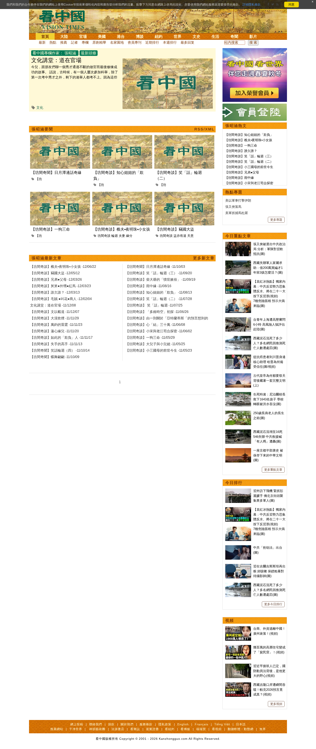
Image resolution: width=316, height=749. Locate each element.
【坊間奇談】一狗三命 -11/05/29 (150, 337)
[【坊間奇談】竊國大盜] (184, 194)
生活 (215, 36)
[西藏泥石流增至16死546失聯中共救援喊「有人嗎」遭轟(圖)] (238, 431)
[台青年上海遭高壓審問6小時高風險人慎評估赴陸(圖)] (238, 319)
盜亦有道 (179, 235)
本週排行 (170, 42)
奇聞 (234, 36)
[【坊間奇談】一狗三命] (60, 194)
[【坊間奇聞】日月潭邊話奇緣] (60, 137)
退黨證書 (152, 729)
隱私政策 (164, 724)
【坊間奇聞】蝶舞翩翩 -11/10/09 (54, 357)
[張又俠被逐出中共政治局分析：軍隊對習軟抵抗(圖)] (238, 244)
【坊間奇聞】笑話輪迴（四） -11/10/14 (60, 350)
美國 (102, 36)
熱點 (52, 42)
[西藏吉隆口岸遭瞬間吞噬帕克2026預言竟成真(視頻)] (238, 684)
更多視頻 (276, 704)
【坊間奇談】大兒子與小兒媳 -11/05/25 (155, 344)
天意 (190, 235)
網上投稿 (76, 724)
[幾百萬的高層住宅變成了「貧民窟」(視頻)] (238, 647)
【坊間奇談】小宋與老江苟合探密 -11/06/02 (159, 331)
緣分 (129, 235)
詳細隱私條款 (251, 4)
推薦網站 (56, 729)
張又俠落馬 (233, 206)
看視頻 (217, 729)
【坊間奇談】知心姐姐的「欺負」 (249, 134)
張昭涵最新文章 (47, 258)
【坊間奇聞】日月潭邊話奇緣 (56, 172)
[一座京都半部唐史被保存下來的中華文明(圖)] (238, 450)
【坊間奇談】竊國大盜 (174, 229)
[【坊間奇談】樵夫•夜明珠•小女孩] (122, 194)
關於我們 (127, 724)
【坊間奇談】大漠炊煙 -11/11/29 (54, 318)
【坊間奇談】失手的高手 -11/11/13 (56, 344)
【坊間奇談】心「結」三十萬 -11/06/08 (155, 324)
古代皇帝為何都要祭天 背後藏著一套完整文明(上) (269, 380)
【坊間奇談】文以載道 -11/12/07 (54, 312)
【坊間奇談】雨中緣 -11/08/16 (148, 286)
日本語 (241, 724)
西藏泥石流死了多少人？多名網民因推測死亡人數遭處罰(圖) (269, 343)
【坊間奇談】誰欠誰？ (241, 151)
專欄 (85, 42)
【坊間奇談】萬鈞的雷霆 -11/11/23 (56, 324)
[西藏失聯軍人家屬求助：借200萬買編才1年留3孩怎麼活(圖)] (238, 263)
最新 (42, 42)
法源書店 (117, 729)
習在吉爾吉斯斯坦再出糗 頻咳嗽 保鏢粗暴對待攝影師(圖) (269, 571)
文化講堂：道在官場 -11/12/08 (53, 305)
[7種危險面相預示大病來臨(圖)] (238, 301)
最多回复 (187, 42)
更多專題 (276, 219)
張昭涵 (70, 53)
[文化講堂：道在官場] (168, 61)
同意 (291, 4)
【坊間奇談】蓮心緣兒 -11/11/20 (54, 331)
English (183, 724)
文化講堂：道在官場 (56, 60)
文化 (39, 107)
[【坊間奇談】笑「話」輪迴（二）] (184, 137)
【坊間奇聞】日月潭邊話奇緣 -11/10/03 (155, 266)
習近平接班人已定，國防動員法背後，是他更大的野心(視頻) (269, 670)
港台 (121, 36)
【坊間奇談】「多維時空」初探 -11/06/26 (157, 312)
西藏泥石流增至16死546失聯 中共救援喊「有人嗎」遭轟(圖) (267, 436)
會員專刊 (134, 42)
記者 (74, 42)
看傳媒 (185, 729)
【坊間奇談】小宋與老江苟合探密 (249, 183)
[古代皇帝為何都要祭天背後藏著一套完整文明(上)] (238, 375)
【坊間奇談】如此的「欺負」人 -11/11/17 (61, 337)
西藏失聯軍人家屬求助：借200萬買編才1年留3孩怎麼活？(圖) (268, 267)
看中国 (64, 19)
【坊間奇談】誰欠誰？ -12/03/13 (55, 292)
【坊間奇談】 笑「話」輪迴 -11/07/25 (154, 305)
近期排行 (152, 42)
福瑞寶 (201, 729)
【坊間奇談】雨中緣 (239, 177)
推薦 (63, 42)
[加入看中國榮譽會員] (254, 50)
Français (201, 724)
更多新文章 (204, 258)
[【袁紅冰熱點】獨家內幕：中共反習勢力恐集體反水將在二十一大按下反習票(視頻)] (238, 281)
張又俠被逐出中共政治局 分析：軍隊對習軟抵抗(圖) (269, 249)
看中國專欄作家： (47, 53)
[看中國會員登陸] (254, 112)
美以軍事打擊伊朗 (238, 200)
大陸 (64, 36)
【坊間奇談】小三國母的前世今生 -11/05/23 (159, 350)
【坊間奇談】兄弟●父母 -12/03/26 (56, 279)
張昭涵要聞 (42, 129)
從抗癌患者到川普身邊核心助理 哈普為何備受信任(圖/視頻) (269, 361)
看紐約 (170, 729)
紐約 (159, 36)
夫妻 (122, 235)
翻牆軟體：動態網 (240, 729)
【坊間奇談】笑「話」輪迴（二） (249, 161)
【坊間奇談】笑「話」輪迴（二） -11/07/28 (159, 299)
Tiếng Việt (222, 724)
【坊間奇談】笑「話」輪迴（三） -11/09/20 (159, 273)
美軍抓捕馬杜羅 (236, 213)
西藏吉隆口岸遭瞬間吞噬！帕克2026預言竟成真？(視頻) (269, 689)
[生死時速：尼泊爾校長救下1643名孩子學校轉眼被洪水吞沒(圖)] (238, 394)
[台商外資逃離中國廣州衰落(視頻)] (238, 628)
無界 (262, 729)
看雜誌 (135, 729)
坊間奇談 (104, 235)
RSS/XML (204, 129)
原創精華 (99, 42)
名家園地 (117, 42)
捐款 (111, 724)
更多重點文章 (273, 469)
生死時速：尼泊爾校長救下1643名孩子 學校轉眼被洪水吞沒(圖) (269, 399)
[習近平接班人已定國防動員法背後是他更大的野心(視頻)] (238, 666)
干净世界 (75, 729)
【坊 (38, 179)
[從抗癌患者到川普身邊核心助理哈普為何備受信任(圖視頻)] (238, 357)
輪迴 (114, 235)
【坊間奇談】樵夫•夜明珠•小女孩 (121, 229)
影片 (253, 36)
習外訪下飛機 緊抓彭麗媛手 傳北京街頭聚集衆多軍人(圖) (268, 495)
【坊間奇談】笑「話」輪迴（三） (249, 156)
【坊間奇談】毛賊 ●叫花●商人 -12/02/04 (61, 299)
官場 (83, 36)
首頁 (45, 36)
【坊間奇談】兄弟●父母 (242, 172)
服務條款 (146, 724)
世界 (177, 36)
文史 (196, 36)
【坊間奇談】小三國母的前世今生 (249, 167)
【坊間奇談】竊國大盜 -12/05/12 (55, 273)
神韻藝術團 (97, 729)
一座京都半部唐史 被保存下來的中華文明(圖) (268, 455)
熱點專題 (233, 192)
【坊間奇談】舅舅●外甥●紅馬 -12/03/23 (60, 286)
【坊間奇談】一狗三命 (50, 229)
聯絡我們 (95, 724)
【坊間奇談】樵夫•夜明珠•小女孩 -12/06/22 (63, 266)
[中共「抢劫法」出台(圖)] (238, 547)
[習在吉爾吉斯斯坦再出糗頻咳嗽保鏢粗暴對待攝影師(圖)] (238, 566)
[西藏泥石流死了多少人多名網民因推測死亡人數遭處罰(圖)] (238, 338)
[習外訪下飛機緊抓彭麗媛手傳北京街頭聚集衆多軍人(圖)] (238, 491)
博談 (140, 36)
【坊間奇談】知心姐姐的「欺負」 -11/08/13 (159, 292)
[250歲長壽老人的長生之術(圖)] (238, 413)
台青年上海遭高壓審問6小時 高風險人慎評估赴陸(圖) (269, 324)
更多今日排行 (273, 604)
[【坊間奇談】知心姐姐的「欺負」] (122, 137)
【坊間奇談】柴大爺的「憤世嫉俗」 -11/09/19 (160, 279)
